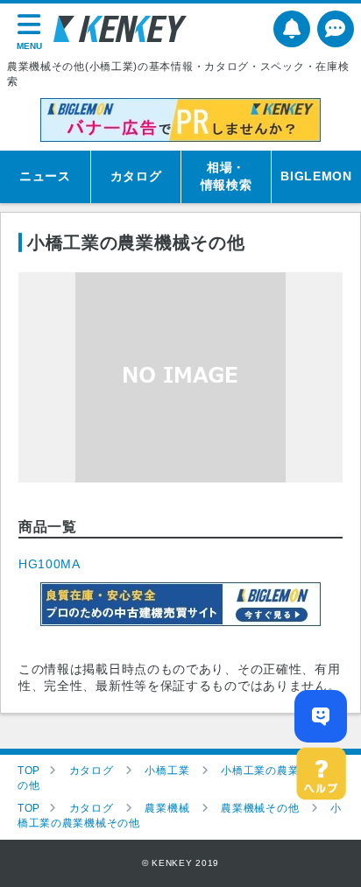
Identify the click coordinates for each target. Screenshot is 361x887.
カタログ (136, 176)
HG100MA (49, 564)
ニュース (45, 176)
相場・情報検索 (226, 176)
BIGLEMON (316, 176)
